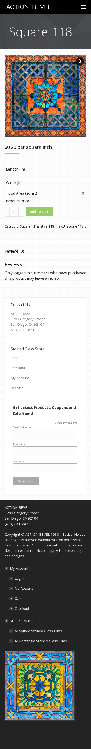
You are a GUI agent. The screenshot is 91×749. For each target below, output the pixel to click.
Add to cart (39, 211)
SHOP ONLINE (22, 620)
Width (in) (14, 182)
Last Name (19, 461)
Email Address (22, 427)
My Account (20, 377)
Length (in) (15, 169)
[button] (80, 61)
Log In (20, 578)
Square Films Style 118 (37, 226)
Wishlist (17, 387)
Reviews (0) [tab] (14, 251)
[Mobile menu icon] (83, 7)
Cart (14, 357)
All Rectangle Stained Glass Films (41, 640)
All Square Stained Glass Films (38, 630)
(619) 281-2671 (17, 523)
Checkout (18, 367)
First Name (19, 444)
